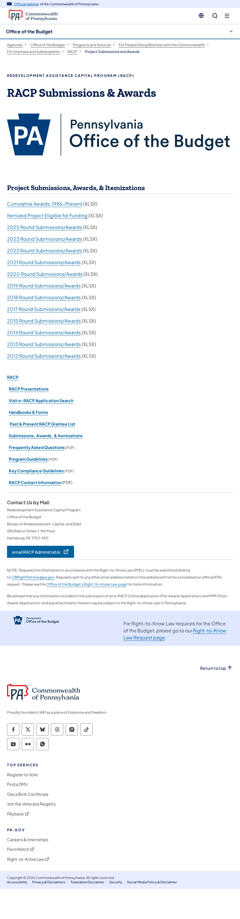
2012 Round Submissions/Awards (44, 356)
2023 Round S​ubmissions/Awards (44, 239)
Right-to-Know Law (25, 859)
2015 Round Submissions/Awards (44, 321)
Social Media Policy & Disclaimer (152, 882)
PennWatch (18, 849)
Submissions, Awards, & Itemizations (46, 435)
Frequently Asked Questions (37, 447)
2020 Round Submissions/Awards (45, 274)
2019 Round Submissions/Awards (44, 286)
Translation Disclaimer (87, 882)
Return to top (213, 668)
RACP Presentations (29, 388)
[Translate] (201, 15)
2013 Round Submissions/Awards (44, 344)
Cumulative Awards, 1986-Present (44, 204)
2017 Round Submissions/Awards (43, 309)
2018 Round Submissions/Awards (44, 297)
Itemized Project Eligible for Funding (47, 215)
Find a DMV (17, 784)
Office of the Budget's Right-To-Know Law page (86, 584)
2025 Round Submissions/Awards (44, 227)
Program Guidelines (28, 459)
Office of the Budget (29, 31)
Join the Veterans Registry (31, 803)
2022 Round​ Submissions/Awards (44, 250)
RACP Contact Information (35, 482)
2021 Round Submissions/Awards (44, 262)
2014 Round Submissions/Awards (44, 332)
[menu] (227, 16)
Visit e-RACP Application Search (41, 400)
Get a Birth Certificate (28, 794)
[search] (215, 16)
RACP (12, 377)
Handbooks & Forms (28, 412)
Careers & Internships (27, 839)
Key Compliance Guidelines (36, 470)
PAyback (15, 813)
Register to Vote (22, 774)
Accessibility (17, 882)
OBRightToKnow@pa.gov (32, 577)
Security (115, 882)
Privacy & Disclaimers (49, 882)
